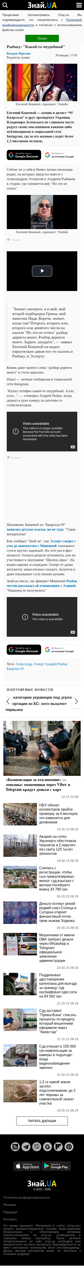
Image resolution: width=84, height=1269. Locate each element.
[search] (5, 5)
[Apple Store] (27, 1166)
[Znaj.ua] (42, 5)
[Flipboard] (58, 1146)
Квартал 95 (15, 668)
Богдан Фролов (18, 53)
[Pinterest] (69, 1146)
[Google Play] (56, 1166)
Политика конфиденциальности (26, 1197)
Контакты (10, 1219)
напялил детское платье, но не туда (35, 529)
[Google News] (47, 1146)
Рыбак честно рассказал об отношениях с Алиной (42, 583)
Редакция (10, 1212)
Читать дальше (42, 1120)
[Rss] (15, 1146)
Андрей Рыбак (56, 663)
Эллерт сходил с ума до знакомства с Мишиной (41, 543)
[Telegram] (26, 1146)
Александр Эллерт (30, 663)
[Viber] (36, 1146)
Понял (42, 38)
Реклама (9, 1204)
